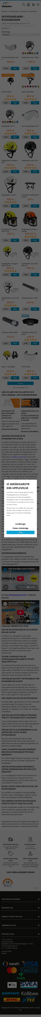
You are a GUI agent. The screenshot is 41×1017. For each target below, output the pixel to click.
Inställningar (20, 524)
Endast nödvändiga (20, 528)
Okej (20, 532)
